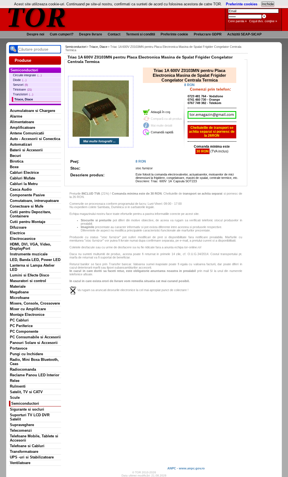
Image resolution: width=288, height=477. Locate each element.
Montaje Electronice (27, 314)
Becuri (15, 156)
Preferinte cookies (241, 4)
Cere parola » (237, 21)
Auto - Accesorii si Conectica (35, 139)
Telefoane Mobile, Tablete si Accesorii (34, 438)
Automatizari (21, 144)
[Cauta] (13, 49)
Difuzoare (18, 227)
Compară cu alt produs (166, 118)
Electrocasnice (22, 239)
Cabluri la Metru (24, 184)
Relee (14, 381)
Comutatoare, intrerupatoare (34, 201)
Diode (19, 80)
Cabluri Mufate (22, 178)
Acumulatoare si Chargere (32, 111)
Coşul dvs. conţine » (263, 21)
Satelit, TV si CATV (26, 392)
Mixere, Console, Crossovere (35, 303)
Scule (15, 397)
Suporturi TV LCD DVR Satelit (30, 417)
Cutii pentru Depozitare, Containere (30, 214)
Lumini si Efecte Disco (29, 275)
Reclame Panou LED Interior (34, 375)
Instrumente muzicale (29, 254)
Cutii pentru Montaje (27, 222)
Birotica (16, 161)
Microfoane (19, 298)
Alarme (16, 116)
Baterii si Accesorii (26, 150)
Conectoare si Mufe (26, 206)
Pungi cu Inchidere (26, 354)
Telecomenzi (21, 430)
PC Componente (24, 331)
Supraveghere (22, 425)
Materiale (18, 286)
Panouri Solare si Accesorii (34, 343)
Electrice (17, 233)
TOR (36, 17)
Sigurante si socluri (27, 409)
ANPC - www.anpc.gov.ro (186, 468)
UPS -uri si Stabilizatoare (32, 457)
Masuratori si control (28, 281)
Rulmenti (18, 386)
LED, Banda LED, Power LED (35, 260)
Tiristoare (22, 89)
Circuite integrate (27, 75)
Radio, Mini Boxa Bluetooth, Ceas (34, 361)
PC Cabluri (19, 320)
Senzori (20, 84)
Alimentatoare (22, 122)
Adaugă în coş (160, 112)
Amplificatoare (22, 127)
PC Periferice (21, 326)
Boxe (14, 167)
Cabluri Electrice (24, 172)
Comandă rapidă (162, 132)
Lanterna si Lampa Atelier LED (32, 267)
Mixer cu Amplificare (28, 309)
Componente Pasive (27, 195)
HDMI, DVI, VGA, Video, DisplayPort (30, 246)
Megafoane (19, 292)
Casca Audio (21, 189)
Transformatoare (24, 451)
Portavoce (18, 348)
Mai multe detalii (161, 125)
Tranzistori (23, 94)
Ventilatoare (20, 463)
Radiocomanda (23, 369)
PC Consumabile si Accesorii (35, 337)
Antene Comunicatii (27, 133)
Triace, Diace (23, 99)
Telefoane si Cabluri (27, 446)
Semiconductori (25, 403)
